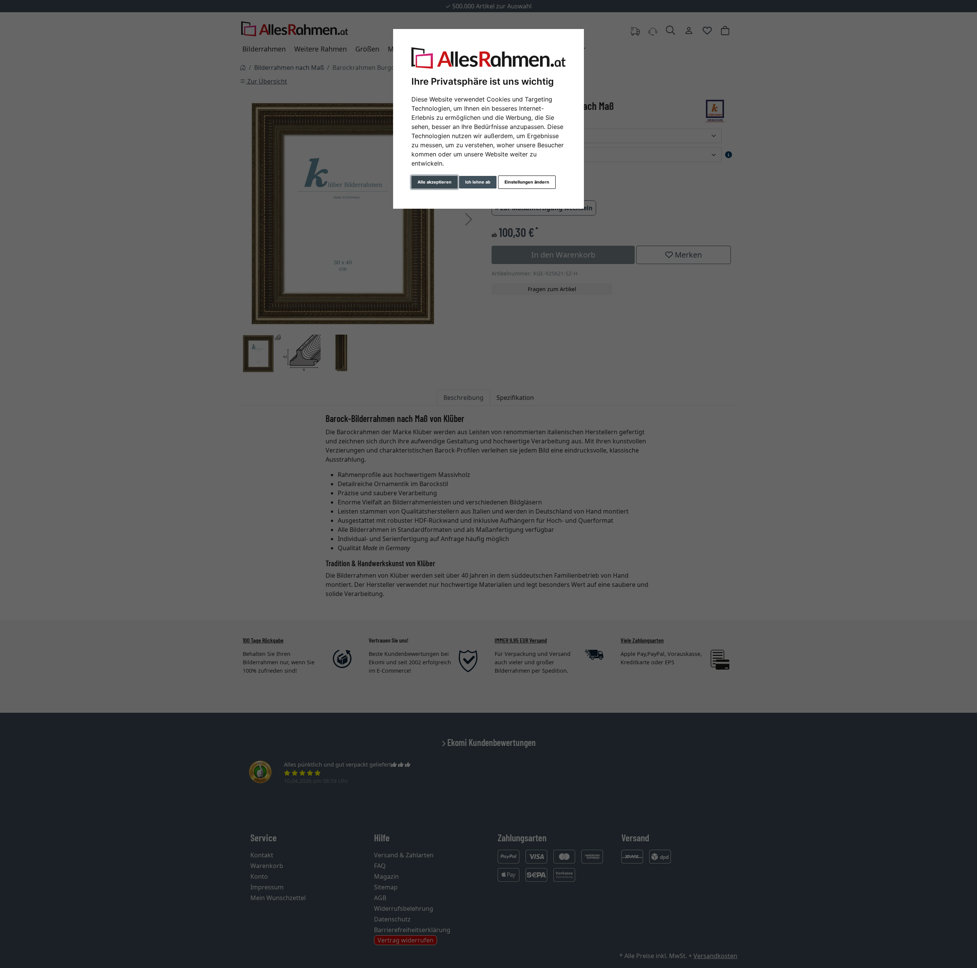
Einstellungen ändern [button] (527, 182)
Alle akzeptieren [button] (434, 182)
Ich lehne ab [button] (477, 182)
